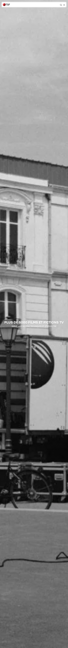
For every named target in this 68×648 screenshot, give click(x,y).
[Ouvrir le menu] (64, 5)
